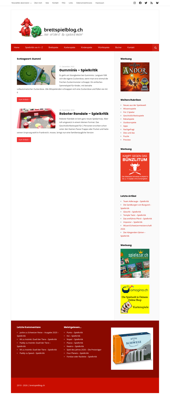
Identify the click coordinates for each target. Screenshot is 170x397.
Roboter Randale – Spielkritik (84, 113)
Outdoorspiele (129, 122)
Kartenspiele (69, 47)
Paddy (22, 342)
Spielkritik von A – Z (34, 47)
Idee (47, 3)
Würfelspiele (103, 47)
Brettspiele (53, 47)
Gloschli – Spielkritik (132, 211)
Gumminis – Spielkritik (78, 70)
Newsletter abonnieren (20, 3)
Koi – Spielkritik (73, 335)
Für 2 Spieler (129, 112)
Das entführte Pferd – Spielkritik (137, 218)
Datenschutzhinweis (84, 3)
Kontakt (55, 3)
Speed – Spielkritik (36, 353)
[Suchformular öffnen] (155, 47)
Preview (127, 139)
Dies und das (129, 132)
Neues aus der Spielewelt (134, 105)
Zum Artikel (23, 99)
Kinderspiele (86, 47)
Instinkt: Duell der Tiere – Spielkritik (41, 339)
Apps (125, 126)
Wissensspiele (129, 108)
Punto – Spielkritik (75, 332)
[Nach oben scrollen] (166, 393)
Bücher (118, 47)
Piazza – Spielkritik (75, 342)
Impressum (100, 3)
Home (16, 47)
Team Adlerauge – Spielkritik (136, 201)
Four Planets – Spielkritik (78, 353)
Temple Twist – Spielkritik (134, 215)
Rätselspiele (128, 119)
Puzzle (126, 136)
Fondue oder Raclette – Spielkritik (82, 356)
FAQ (63, 3)
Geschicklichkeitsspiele (133, 115)
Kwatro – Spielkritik (75, 346)
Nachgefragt (128, 129)
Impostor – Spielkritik (132, 222)
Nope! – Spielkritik (75, 339)
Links (71, 3)
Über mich (38, 3)
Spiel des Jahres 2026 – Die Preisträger (84, 349)
